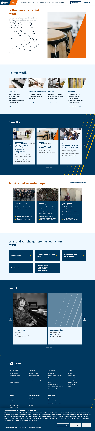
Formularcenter (13, 401)
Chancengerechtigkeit (53, 384)
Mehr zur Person (20, 341)
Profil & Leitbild (51, 373)
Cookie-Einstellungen (63, 425)
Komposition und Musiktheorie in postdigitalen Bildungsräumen (42, 268)
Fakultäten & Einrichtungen (54, 375)
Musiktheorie (15, 268)
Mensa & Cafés (71, 375)
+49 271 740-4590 (56, 336)
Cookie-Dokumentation (35, 427)
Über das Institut (54, 103)
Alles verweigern (75, 425)
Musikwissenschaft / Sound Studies (46, 255)
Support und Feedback (14, 405)
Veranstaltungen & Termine (74, 380)
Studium (12, 106)
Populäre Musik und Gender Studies (70, 255)
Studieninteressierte (25, 2)
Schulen (30, 401)
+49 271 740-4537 (21, 336)
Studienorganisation (14, 377)
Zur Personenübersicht (75, 106)
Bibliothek (70, 373)
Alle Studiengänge (14, 373)
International (51, 377)
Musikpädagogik (16, 255)
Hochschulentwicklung (53, 388)
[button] (89, 3)
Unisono (11, 398)
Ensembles (32, 103)
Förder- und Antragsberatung (35, 377)
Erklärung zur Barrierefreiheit (55, 403)
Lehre (11, 380)
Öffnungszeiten (71, 388)
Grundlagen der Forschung (35, 380)
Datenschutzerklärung (11, 427)
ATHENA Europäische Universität (55, 386)
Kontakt (69, 386)
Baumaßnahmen (71, 384)
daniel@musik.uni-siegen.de (24, 335)
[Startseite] (15, 364)
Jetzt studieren (74, 2)
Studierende (35, 2)
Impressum (23, 427)
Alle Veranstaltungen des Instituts (77, 182)
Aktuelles (12, 403)
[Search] (85, 3)
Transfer (48, 2)
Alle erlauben (86, 425)
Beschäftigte (55, 2)
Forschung (42, 2)
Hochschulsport (71, 377)
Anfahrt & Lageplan (72, 382)
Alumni (30, 403)
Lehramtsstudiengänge (15, 375)
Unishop (31, 405)
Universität (61, 2)
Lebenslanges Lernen (14, 382)
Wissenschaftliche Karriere (35, 375)
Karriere (50, 382)
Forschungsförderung (33, 373)
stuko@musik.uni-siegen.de (59, 334)
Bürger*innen (32, 398)
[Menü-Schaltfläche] (92, 3)
